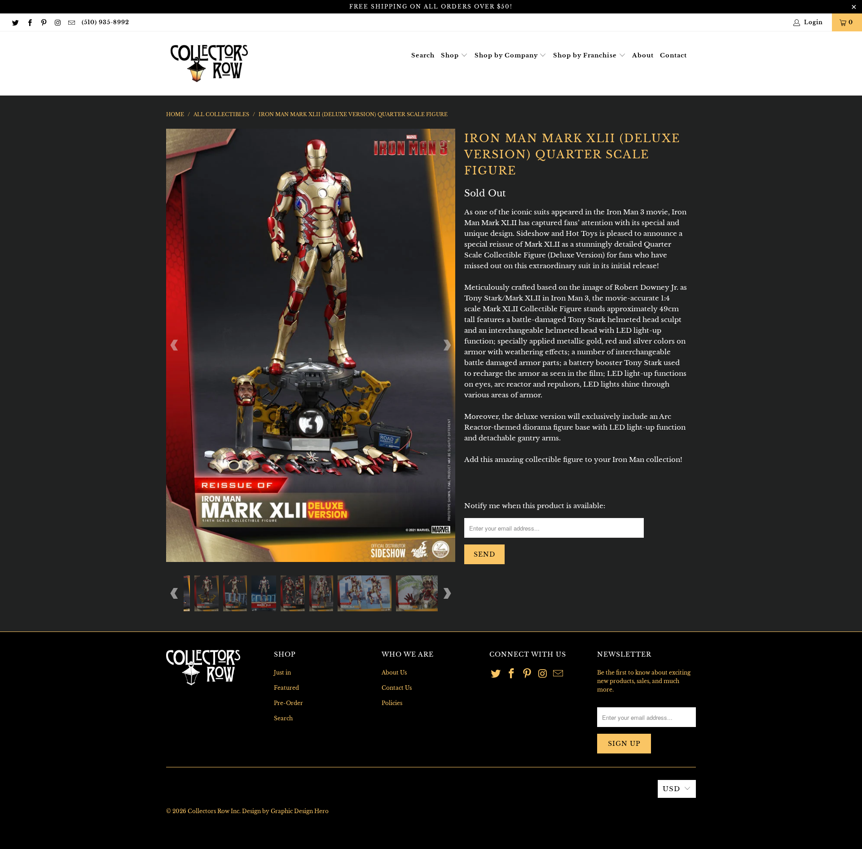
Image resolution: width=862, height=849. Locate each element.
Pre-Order (288, 703)
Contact (673, 55)
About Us (394, 672)
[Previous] (175, 345)
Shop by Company (507, 55)
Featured (286, 687)
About (643, 55)
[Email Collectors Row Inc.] (71, 22)
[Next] (447, 345)
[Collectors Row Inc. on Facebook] (29, 22)
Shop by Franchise (586, 55)
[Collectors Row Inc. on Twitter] (15, 22)
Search (423, 55)
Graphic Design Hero (300, 811)
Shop (451, 55)
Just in (282, 672)
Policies (392, 703)
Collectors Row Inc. (214, 811)
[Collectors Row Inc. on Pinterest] (43, 22)
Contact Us (397, 687)
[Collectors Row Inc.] (209, 63)
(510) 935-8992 (105, 22)
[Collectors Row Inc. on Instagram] (57, 22)
